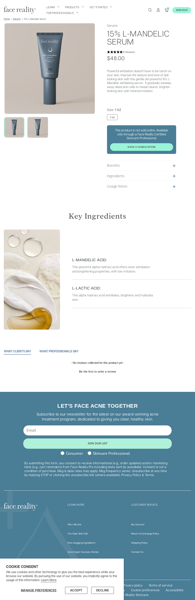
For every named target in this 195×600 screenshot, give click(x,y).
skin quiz (182, 10)
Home (7, 18)
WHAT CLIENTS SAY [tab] (17, 351)
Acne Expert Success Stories (83, 551)
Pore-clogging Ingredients (82, 542)
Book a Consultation (142, 147)
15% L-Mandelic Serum (35, 18)
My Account (137, 524)
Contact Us (137, 551)
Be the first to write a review (97, 371)
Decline (102, 590)
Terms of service (161, 585)
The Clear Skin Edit (78, 533)
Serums (17, 18)
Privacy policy (133, 585)
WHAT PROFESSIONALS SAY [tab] (58, 351)
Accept (76, 590)
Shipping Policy (139, 542)
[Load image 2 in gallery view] (37, 127)
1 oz (112, 117)
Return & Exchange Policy (145, 533)
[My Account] (158, 10)
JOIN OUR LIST (97, 443)
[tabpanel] (97, 376)
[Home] (20, 10)
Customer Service (144, 504)
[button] (52, 7)
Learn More (49, 580)
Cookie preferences (145, 590)
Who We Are (74, 524)
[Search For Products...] (150, 10)
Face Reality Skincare (133, 595)
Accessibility (175, 590)
